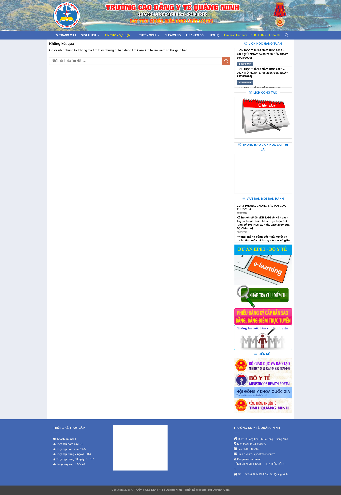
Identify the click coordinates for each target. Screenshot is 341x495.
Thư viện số (195, 35)
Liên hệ (214, 35)
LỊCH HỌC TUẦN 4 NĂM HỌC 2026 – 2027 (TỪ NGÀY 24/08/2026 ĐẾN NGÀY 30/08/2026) (262, 54)
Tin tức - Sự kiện (117, 35)
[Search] (286, 35)
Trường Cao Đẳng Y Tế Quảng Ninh (158, 489)
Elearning (173, 35)
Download (245, 64)
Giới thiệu (88, 35)
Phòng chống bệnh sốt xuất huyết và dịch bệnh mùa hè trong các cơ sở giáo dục (263, 240)
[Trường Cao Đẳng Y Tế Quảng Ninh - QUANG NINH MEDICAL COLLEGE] (75, 15)
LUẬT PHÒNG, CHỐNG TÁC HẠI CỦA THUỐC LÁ (261, 207)
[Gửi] (226, 61)
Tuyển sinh (147, 35)
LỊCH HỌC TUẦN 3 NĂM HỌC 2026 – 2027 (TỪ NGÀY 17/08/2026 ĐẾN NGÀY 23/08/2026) (262, 73)
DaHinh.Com (221, 489)
